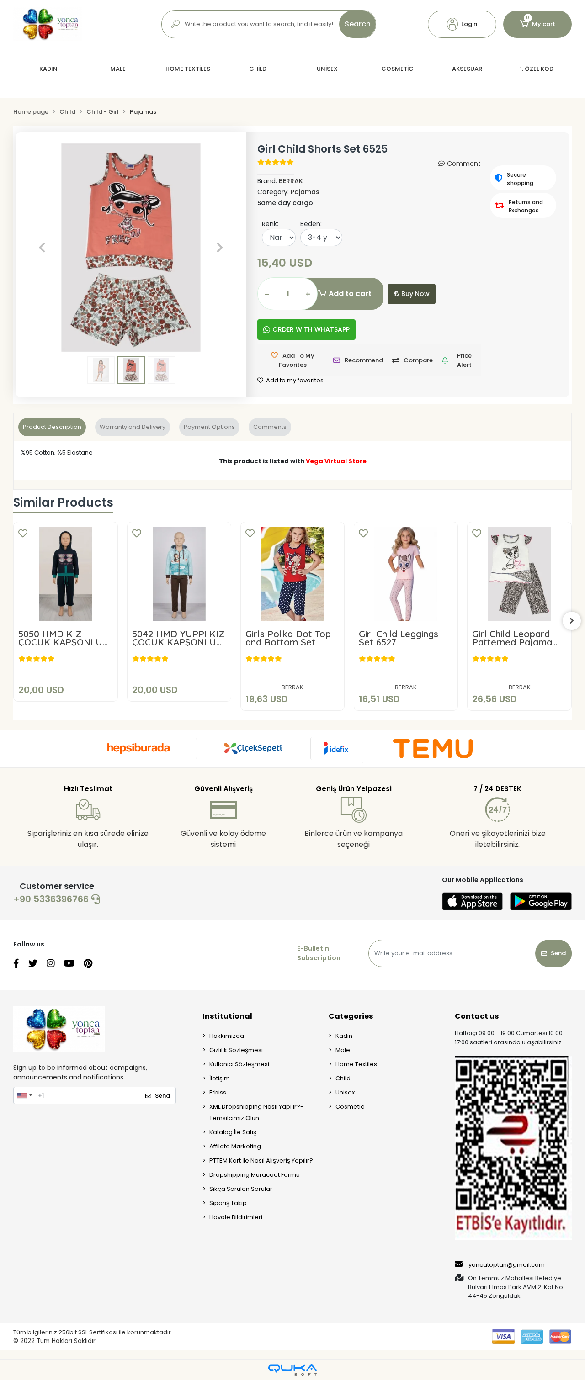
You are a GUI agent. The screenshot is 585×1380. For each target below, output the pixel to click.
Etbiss (217, 1092)
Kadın (343, 1035)
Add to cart (350, 293)
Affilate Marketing (235, 1146)
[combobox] (24, 1095)
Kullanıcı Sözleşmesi (239, 1064)
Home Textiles (356, 1064)
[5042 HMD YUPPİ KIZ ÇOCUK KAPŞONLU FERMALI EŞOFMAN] (179, 574)
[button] (462, 24)
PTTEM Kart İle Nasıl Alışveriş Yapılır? (261, 1160)
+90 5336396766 (52, 899)
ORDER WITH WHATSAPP (311, 329)
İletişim (219, 1078)
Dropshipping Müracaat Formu (254, 1174)
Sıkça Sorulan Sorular (240, 1188)
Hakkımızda (226, 1035)
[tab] (52, 427)
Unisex (345, 1092)
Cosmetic (349, 1106)
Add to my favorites (294, 380)
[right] (572, 621)
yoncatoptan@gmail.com (506, 1264)
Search (358, 24)
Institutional (227, 1016)
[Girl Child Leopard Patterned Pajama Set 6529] (519, 574)
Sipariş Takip (228, 1203)
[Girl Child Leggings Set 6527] (406, 574)
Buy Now (415, 293)
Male (342, 1050)
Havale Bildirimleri (235, 1217)
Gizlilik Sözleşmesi (236, 1050)
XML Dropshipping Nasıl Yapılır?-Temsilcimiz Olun (256, 1112)
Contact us (477, 1016)
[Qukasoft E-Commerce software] (292, 1370)
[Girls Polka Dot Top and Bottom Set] (292, 574)
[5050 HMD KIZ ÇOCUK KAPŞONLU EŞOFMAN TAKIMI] (65, 574)
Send (558, 953)
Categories (351, 1016)
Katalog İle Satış (232, 1132)
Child (343, 1078)
